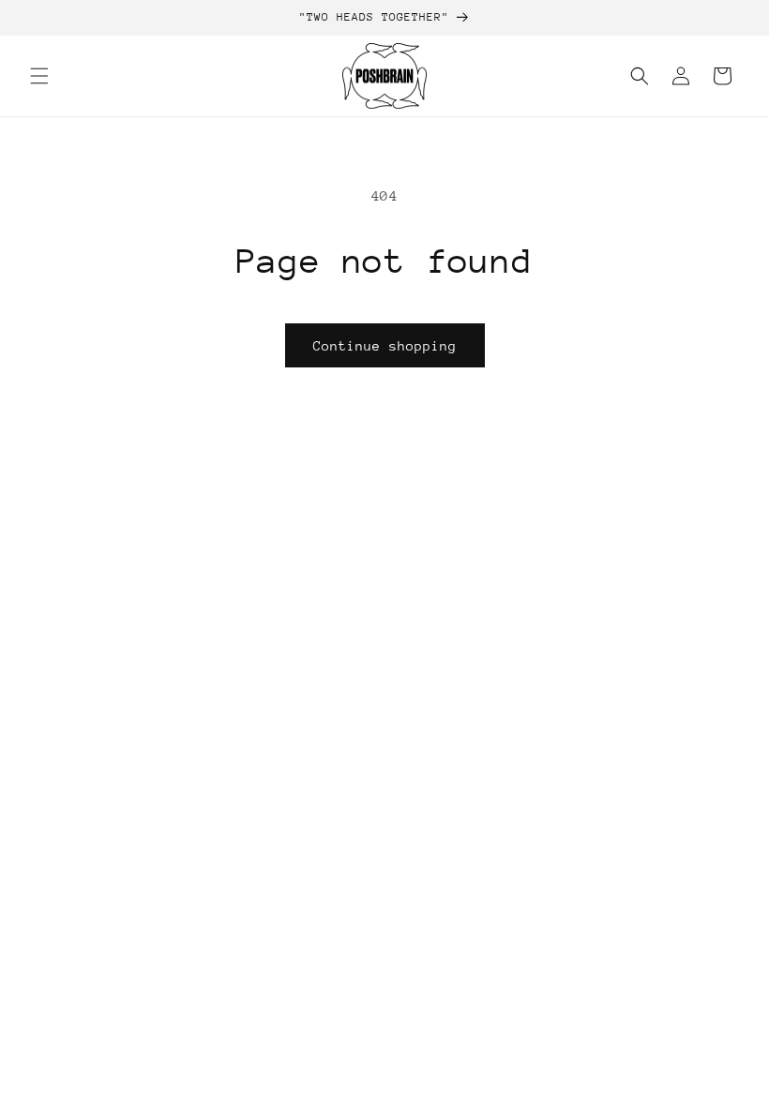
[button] (39, 76)
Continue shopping (385, 345)
